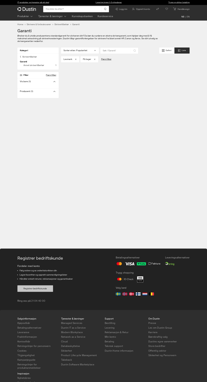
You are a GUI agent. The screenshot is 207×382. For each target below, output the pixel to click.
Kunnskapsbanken (82, 16)
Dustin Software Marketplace (77, 364)
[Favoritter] (166, 9)
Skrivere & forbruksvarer (39, 24)
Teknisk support (114, 346)
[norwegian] (124, 294)
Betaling (109, 341)
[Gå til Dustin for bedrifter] (27, 9)
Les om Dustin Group (160, 327)
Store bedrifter (156, 346)
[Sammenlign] (157, 9)
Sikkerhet (66, 350)
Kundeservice (105, 16)
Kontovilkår (23, 341)
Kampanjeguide (26, 359)
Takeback (66, 359)
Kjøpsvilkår (23, 323)
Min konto (110, 336)
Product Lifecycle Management (79, 355)
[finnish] (138, 294)
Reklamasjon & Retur (117, 332)
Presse (152, 323)
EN (188, 17)
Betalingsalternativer (29, 327)
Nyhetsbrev (24, 378)
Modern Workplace (72, 332)
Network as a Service (73, 336)
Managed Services (71, 323)
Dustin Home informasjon (119, 350)
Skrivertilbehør (61, 24)
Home (20, 24)
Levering (110, 327)
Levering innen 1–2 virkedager (109, 2)
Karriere (153, 332)
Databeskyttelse (70, 346)
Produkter (23, 16)
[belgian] (151, 294)
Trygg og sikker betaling (179, 2)
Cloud (64, 341)
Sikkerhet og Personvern (162, 355)
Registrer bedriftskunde (35, 288)
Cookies (22, 350)
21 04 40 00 (38, 300)
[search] (105, 9)
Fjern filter (51, 75)
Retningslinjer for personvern (33, 346)
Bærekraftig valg (158, 336)
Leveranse (23, 332)
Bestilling (110, 323)
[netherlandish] (144, 294)
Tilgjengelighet (26, 355)
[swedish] (118, 294)
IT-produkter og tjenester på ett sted (33, 2)
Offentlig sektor (157, 350)
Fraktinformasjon (27, 336)
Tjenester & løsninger (50, 16)
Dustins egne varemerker (162, 341)
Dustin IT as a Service (73, 327)
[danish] (131, 294)
